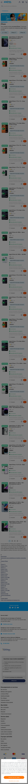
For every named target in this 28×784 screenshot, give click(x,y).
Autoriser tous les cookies (14, 777)
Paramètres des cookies (14, 781)
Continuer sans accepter (22, 760)
